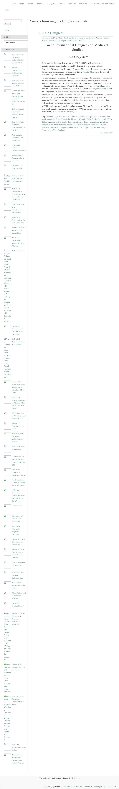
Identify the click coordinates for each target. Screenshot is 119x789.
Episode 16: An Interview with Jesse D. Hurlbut (18, 667)
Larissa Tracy (83, 122)
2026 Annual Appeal (18, 251)
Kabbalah (72, 122)
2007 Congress (53, 33)
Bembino (40, 3)
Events (61, 3)
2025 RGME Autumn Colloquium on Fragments (18, 341)
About (30, 3)
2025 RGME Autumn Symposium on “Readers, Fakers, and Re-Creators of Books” (18, 403)
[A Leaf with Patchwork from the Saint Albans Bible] (7, 219)
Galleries (83, 3)
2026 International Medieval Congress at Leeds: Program (18, 83)
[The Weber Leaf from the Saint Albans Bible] (7, 518)
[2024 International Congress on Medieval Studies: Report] (7, 718)
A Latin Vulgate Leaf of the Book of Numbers (19, 595)
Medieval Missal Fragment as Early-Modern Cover (18, 158)
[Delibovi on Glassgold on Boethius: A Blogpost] (7, 472)
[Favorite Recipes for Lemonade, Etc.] (7, 564)
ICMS (44, 40)
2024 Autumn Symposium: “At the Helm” (18, 585)
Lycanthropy (95, 122)
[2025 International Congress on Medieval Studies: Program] (7, 436)
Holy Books (92, 119)
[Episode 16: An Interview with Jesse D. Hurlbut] (7, 678)
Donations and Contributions (102, 3)
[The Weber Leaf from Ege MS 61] (7, 168)
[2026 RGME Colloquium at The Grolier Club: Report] (7, 147)
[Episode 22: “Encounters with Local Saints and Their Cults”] (7, 328)
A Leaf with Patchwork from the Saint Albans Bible (18, 220)
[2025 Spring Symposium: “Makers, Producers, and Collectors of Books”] (7, 492)
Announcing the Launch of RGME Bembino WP (18, 137)
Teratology (46, 130)
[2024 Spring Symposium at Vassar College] (7, 747)
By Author (87, 97)
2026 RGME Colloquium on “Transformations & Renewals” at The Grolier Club (18, 194)
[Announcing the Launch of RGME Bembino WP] (7, 137)
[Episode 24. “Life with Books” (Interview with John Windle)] (7, 124)
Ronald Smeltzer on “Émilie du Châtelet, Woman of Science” (18, 482)
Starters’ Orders (17, 506)
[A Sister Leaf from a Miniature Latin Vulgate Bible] (7, 230)
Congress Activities (100, 89)
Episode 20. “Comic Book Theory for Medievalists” (18, 542)
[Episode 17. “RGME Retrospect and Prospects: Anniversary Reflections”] (7, 636)
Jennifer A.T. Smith (58, 122)
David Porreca (100, 116)
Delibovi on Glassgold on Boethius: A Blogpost (19, 472)
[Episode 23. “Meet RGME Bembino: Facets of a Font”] (7, 180)
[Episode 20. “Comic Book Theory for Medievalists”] (7, 541)
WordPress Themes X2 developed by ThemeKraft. (95, 786)
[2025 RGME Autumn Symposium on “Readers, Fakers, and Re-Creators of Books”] (7, 400)
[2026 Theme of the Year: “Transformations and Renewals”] (7, 206)
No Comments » (106, 133)
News (13, 3)
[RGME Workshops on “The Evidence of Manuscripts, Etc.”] (7, 415)
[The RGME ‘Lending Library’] (7, 605)
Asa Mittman (73, 116)
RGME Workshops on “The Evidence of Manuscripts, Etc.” (19, 415)
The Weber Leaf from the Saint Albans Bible (17, 518)
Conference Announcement (97, 38)
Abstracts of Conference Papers (71, 38)
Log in (6, 30)
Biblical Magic (86, 116)
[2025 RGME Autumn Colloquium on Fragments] (7, 358)
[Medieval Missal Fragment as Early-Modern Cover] (7, 157)
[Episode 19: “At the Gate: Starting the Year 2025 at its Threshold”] (7, 552)
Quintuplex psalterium (66, 127)
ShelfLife (72, 3)
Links (7, 10)
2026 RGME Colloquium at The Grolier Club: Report (19, 148)
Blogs (21, 3)
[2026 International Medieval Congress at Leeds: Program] (7, 83)
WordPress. (68, 786)
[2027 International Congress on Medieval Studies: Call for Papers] (7, 57)
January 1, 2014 (48, 38)
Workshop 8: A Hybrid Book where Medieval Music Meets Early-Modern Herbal (18, 387)
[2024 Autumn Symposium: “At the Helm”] (7, 585)
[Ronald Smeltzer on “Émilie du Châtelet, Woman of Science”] (7, 482)
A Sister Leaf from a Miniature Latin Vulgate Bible (18, 230)
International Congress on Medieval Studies (66, 40)
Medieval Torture (49, 127)
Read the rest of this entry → (65, 111)
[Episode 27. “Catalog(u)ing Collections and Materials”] (7, 70)
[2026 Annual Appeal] (7, 286)
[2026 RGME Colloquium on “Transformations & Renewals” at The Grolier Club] (7, 191)
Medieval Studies (98, 124)
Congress (51, 3)
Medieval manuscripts (63, 124)
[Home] (6, 3)
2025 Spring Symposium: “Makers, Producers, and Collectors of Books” (18, 495)
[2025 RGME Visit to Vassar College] (7, 449)
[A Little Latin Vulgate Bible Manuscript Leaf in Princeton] (7, 240)
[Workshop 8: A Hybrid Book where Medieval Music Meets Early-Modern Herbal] (7, 384)
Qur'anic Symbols (84, 127)
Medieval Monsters (82, 124)
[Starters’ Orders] (7, 508)
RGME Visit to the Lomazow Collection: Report (18, 575)
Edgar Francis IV (63, 119)
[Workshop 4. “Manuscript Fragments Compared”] (7, 528)
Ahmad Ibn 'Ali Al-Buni (57, 116)
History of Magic (78, 119)
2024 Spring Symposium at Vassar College (19, 747)
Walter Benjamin (59, 130)
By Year (99, 97)
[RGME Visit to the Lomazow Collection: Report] (7, 575)
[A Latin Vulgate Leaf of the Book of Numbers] (7, 595)
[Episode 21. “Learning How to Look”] (7, 425)
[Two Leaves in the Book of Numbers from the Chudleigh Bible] (7, 459)
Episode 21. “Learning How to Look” (18, 426)
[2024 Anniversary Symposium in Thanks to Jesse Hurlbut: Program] (7, 757)
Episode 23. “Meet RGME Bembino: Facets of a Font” (18, 178)
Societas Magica (89, 72)
